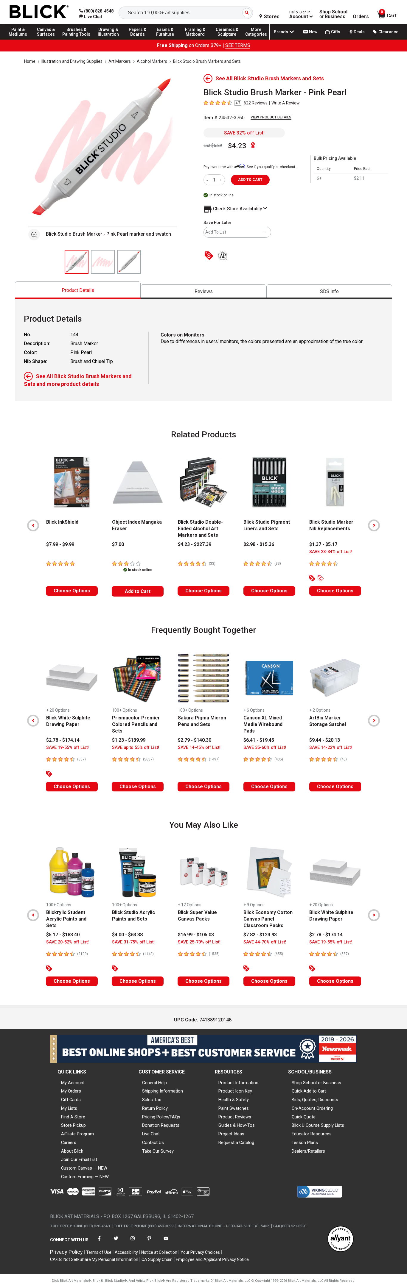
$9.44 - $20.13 (324, 740)
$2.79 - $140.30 (194, 740)
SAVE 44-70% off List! (264, 942)
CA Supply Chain (157, 1259)
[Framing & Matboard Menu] (195, 39)
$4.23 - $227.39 (194, 544)
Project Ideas (231, 1134)
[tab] (78, 290)
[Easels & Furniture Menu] (166, 39)
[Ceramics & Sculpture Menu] (227, 39)
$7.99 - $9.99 (60, 544)
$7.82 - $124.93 (260, 935)
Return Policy (155, 1108)
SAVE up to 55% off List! (135, 747)
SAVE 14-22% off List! (330, 747)
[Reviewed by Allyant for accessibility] (340, 1239)
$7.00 (118, 544)
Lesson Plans (305, 1142)
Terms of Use (98, 1252)
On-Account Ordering (312, 1108)
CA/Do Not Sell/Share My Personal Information (94, 1259)
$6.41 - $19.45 (258, 740)
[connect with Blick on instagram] (133, 1242)
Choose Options (72, 591)
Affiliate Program (77, 1134)
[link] (90, 16)
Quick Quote (304, 1117)
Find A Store (73, 1117)
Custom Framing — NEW (85, 1176)
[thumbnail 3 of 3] (129, 262)
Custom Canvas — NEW (84, 1168)
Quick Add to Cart (309, 1091)
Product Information (238, 1082)
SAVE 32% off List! (244, 133)
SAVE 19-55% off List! (67, 747)
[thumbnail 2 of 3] (103, 262)
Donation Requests (160, 1125)
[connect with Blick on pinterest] (149, 1242)
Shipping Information (162, 1091)
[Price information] (210, 256)
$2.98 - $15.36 (258, 544)
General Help (154, 1082)
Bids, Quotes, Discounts (315, 1099)
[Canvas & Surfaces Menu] (47, 39)
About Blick (72, 1151)
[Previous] (33, 525)
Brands (281, 31)
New (313, 31)
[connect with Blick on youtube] (166, 1242)
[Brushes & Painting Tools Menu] (76, 39)
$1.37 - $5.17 (323, 544)
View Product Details (271, 117)
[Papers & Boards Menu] (140, 39)
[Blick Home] (39, 12)
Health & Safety (233, 1099)
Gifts (335, 31)
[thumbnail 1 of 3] (76, 262)
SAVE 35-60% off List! (264, 747)
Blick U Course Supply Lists (318, 1125)
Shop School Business (333, 14)
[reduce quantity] (208, 180)
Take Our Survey (158, 1151)
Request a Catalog (236, 1142)
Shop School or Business (316, 1082)
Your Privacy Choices (200, 1252)
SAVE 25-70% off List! (199, 942)
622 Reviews (256, 103)
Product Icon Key (235, 1091)
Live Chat (151, 1134)
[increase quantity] (221, 180)
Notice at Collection (159, 1252)
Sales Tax (151, 1099)
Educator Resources (312, 1134)
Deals (359, 31)
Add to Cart (137, 591)
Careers (68, 1142)
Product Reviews (234, 1117)
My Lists (69, 1108)
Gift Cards (71, 1099)
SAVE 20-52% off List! (67, 942)
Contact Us (153, 1142)
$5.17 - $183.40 (63, 935)
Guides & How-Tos (236, 1125)
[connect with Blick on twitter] (116, 1242)
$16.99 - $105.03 (196, 935)
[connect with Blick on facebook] (99, 1242)
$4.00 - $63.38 (127, 935)
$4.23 (237, 146)
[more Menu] (256, 39)
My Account (73, 1082)
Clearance (388, 31)
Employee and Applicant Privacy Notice (212, 1259)
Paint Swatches (233, 1108)
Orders (361, 16)
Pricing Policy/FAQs (161, 1117)
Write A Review (285, 103)
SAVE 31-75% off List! (133, 942)
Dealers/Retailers (308, 1151)
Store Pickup (73, 1125)
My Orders (71, 1091)
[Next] (374, 525)
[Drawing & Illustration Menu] (108, 39)
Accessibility (126, 1252)
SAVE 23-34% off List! (330, 551)
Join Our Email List (79, 1159)
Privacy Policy (66, 1252)
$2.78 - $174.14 (63, 740)
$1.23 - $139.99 (128, 740)
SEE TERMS (237, 45)
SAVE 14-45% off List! (199, 747)
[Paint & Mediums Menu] (20, 39)
